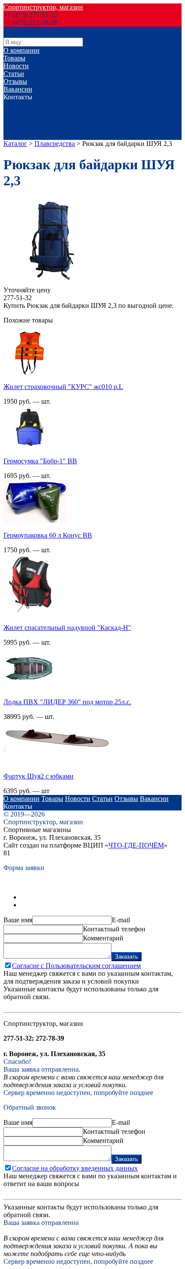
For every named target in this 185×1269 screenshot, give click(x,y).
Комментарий (103, 938)
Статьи (13, 73)
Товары (14, 58)
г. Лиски (15, 112)
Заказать (126, 956)
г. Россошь (18, 120)
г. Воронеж (19, 104)
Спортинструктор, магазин (43, 7)
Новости (16, 66)
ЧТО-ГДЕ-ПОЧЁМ (136, 845)
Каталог (15, 143)
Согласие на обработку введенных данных (75, 1168)
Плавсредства (54, 143)
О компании (21, 50)
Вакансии (17, 89)
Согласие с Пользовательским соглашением (76, 965)
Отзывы (15, 81)
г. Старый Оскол (27, 128)
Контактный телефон (114, 929)
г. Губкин (17, 135)
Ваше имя (17, 920)
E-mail (121, 920)
